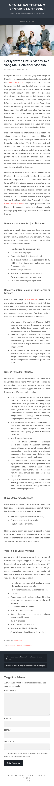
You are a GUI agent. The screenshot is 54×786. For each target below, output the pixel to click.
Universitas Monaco (24, 646)
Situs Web (9, 741)
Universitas (18, 640)
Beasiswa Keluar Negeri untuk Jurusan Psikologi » (25, 666)
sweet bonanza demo (14, 203)
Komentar (10, 691)
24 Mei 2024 (9, 70)
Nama (7, 719)
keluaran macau (16, 82)
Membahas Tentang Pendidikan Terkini (27, 7)
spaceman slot (31, 299)
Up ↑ (28, 781)
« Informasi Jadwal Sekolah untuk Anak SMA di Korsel (24, 658)
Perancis (11, 646)
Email (7, 730)
